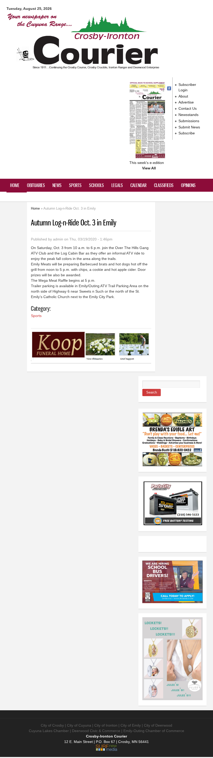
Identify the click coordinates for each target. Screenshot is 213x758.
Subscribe (186, 133)
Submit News (189, 127)
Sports (75, 185)
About (183, 96)
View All (149, 168)
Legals (117, 185)
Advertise (186, 102)
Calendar (138, 185)
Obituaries (36, 185)
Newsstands (188, 115)
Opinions (188, 185)
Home (14, 185)
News (57, 185)
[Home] (84, 67)
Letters (16, 198)
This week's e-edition (146, 163)
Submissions (188, 121)
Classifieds (164, 185)
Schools (96, 185)
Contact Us (187, 108)
